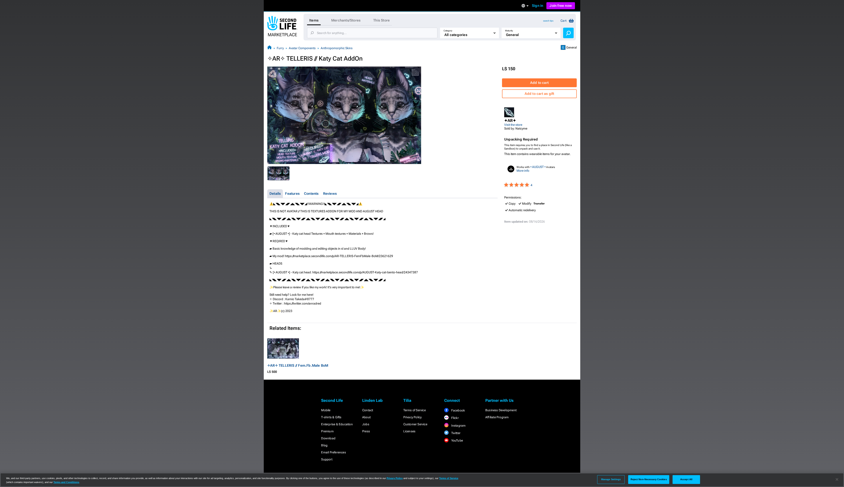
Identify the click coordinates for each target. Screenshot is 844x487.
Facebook (457, 410)
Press (366, 431)
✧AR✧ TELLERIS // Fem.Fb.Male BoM (297, 365)
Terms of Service (414, 410)
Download (328, 438)
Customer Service (415, 424)
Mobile (325, 410)
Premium (327, 431)
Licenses (409, 431)
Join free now (560, 6)
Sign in (537, 6)
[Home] (269, 48)
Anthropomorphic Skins (337, 48)
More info (523, 170)
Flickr (454, 418)
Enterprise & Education (337, 424)
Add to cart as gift (539, 94)
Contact (367, 410)
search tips (548, 21)
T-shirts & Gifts (331, 417)
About (366, 417)
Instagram (458, 425)
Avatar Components (302, 48)
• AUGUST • (538, 167)
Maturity (509, 30)
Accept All (686, 479)
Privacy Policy (412, 417)
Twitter (455, 433)
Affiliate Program (497, 417)
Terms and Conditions (66, 482)
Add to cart (539, 83)
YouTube (456, 440)
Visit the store (513, 124)
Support (326, 459)
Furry (280, 48)
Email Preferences (333, 452)
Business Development (501, 410)
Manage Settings (611, 479)
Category (448, 30)
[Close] (837, 479)
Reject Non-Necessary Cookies (649, 479)
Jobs (365, 424)
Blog (324, 445)
